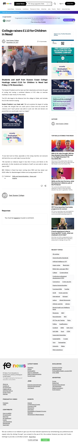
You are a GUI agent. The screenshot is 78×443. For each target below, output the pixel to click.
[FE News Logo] (7, 4)
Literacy (67, 304)
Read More (32, 437)
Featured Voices (56, 369)
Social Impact (31, 376)
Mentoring (56, 313)
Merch (58, 9)
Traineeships (62, 342)
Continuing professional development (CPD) (59, 277)
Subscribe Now (66, 9)
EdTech (30, 369)
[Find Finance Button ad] (62, 103)
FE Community (7, 387)
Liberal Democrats (64, 300)
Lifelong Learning (58, 304)
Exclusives (18, 9)
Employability (31, 371)
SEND (62, 328)
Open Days (31, 409)
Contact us (6, 386)
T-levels (65, 339)
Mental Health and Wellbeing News (61, 308)
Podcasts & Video (35, 9)
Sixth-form (69, 328)
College (55, 272)
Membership (6, 423)
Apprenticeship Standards (60, 258)
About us (5, 384)
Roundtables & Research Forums (37, 411)
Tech (54, 342)
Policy (69, 320)
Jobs (49, 9)
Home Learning (63, 293)
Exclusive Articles (57, 367)
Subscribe (70, 3)
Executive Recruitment (34, 386)
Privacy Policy (7, 392)
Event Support (56, 389)
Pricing (54, 381)
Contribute (26, 9)
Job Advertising (56, 386)
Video (4, 404)
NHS (65, 316)
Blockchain (66, 265)
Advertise (43, 9)
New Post (5, 416)
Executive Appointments (34, 385)
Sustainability (56, 339)
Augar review (56, 265)
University (55, 346)
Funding (66, 289)
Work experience (58, 350)
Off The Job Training (59, 320)
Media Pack (55, 383)
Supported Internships (59, 335)
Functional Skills (57, 289)
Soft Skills (55, 331)
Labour (55, 300)
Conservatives (64, 272)
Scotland (55, 328)
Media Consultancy (57, 388)
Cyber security (66, 282)
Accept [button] (45, 440)
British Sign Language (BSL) (61, 269)
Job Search (31, 388)
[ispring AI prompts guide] (13, 127)
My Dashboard (7, 418)
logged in (17, 218)
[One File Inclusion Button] (13, 144)
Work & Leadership (33, 372)
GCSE (54, 293)
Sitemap (5, 394)
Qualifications (63, 324)
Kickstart (65, 296)
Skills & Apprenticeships (34, 374)
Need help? (6, 425)
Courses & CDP (32, 406)
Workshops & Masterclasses (36, 414)
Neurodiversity (57, 316)
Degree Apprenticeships (60, 285)
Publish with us (7, 389)
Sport (62, 331)
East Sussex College (12, 40)
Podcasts (5, 403)
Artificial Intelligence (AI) (60, 261)
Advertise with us (8, 391)
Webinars (30, 413)
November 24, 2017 (12, 42)
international (56, 296)
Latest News (11, 9)
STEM (68, 331)
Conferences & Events (34, 404)
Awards (30, 403)
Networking (31, 408)
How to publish (7, 413)
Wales (63, 346)
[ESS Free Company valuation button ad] (62, 55)
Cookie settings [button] (33, 440)
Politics (55, 324)
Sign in (61, 3)
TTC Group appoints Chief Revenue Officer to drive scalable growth (37, 4)
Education (30, 367)
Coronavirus (56, 282)
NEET (62, 313)
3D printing (56, 254)
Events (54, 9)
